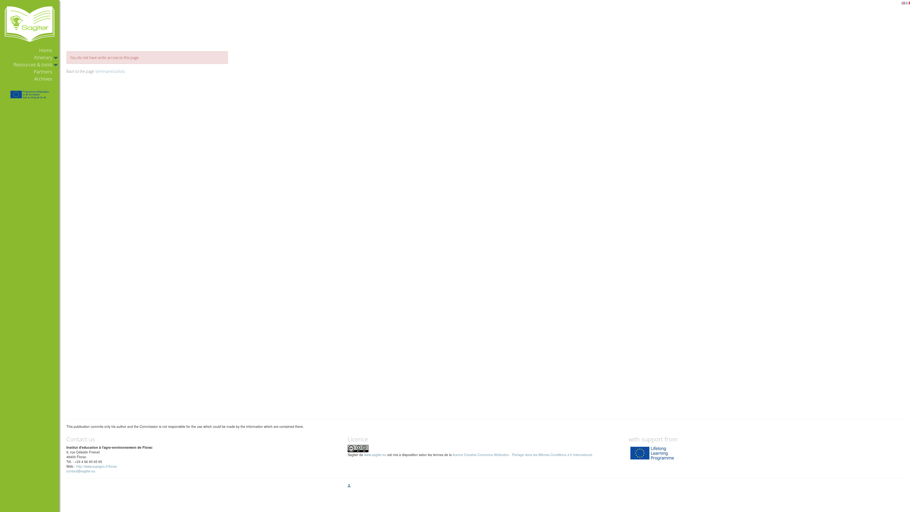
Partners (43, 72)
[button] (349, 485)
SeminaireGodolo (110, 71)
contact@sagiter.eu (80, 471)
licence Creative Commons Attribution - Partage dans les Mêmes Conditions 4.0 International (522, 454)
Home (45, 50)
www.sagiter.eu (375, 454)
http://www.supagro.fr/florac (96, 466)
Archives (43, 79)
